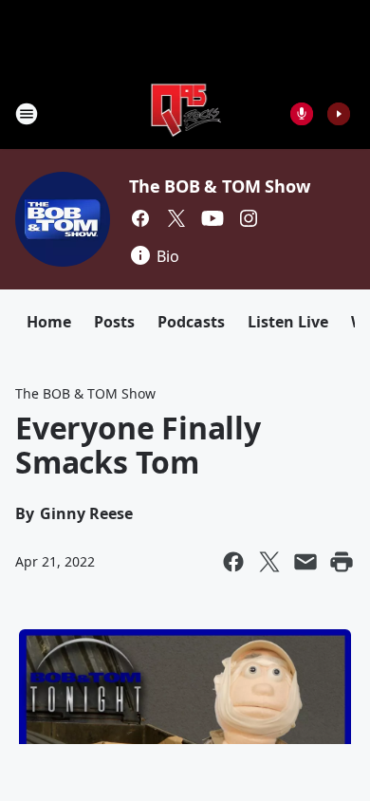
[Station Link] (185, 113)
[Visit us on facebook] (140, 218)
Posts (114, 321)
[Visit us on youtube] (212, 218)
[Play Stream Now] (338, 113)
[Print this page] (341, 562)
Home (49, 321)
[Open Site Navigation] (26, 113)
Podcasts (191, 321)
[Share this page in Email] (305, 562)
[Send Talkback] (301, 113)
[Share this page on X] (269, 562)
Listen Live (288, 321)
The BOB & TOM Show (219, 186)
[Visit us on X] (176, 218)
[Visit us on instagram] (248, 218)
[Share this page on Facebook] (233, 562)
